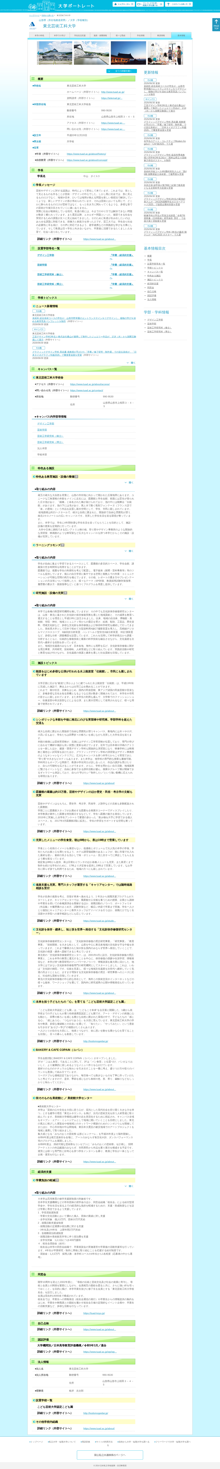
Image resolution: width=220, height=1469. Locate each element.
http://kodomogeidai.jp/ (95, 1041)
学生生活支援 (80, 35)
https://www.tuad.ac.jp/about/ (99, 783)
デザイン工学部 (45, 255)
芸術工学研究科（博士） (50, 284)
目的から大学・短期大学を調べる (134, 1442)
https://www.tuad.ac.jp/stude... (99, 920)
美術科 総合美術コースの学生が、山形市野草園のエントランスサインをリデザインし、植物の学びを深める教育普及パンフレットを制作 (165, 90)
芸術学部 (42, 264)
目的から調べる (48, 15)
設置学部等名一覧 (156, 264)
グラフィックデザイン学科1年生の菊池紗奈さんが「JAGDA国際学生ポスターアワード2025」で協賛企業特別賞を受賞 (164, 202)
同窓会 (150, 287)
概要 (149, 256)
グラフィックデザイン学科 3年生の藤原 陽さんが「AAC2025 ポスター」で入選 (165, 233)
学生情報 (141, 35)
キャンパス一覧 (155, 271)
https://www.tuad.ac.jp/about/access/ (90, 384)
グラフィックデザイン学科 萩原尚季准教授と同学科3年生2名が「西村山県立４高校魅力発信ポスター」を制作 (165, 158)
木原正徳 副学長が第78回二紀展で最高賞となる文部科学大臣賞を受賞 (164, 186)
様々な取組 (120, 35)
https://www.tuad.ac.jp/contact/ (86, 390)
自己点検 (151, 291)
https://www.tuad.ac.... (113, 122)
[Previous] (38, 53)
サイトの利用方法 (104, 1442)
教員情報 (161, 35)
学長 (149, 260)
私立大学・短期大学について (62, 1442)
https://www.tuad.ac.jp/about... (99, 239)
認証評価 (151, 295)
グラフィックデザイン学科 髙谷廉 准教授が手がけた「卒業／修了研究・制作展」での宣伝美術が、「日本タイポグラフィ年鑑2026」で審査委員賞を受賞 (165, 126)
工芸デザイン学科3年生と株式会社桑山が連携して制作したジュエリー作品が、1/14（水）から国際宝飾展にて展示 (165, 108)
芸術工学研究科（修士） (50, 274)
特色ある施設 (154, 275)
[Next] (182, 53)
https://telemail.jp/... (111, 98)
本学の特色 (39, 35)
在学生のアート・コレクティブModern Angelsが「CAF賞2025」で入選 (165, 142)
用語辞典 (86, 1442)
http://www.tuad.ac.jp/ (112, 91)
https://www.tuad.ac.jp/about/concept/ (87, 160)
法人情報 (151, 299)
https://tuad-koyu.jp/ (94, 1313)
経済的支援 (152, 283)
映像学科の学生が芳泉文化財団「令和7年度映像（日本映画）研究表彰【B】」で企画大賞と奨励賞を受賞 (165, 218)
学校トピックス (155, 267)
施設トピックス (155, 279)
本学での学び (59, 35)
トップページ (34, 15)
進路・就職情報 (100, 35)
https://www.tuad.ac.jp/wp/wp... (100, 1351)
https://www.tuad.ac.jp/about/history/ (86, 153)
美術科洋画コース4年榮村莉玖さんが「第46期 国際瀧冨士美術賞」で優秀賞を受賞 (165, 172)
